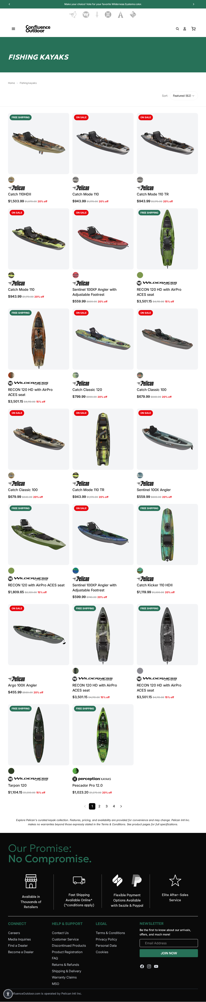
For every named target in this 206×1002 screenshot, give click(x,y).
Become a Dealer (21, 952)
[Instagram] (149, 966)
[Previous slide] (14, 143)
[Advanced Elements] (120, 14)
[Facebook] (142, 966)
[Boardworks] (133, 14)
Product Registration (67, 952)
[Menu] (13, 28)
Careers (14, 933)
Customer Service (65, 939)
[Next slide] (63, 143)
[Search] (177, 28)
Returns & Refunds (65, 965)
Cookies (102, 952)
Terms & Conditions (110, 933)
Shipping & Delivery (66, 971)
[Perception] (108, 14)
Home (11, 82)
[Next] (121, 806)
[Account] (184, 28)
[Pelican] (72, 14)
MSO (55, 983)
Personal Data (106, 945)
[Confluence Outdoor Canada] (38, 29)
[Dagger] (97, 14)
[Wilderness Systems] (86, 14)
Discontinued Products (69, 945)
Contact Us (60, 933)
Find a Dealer (18, 945)
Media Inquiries (19, 939)
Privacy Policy (106, 939)
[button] (184, 95)
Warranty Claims (64, 977)
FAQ (55, 958)
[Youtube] (156, 966)
